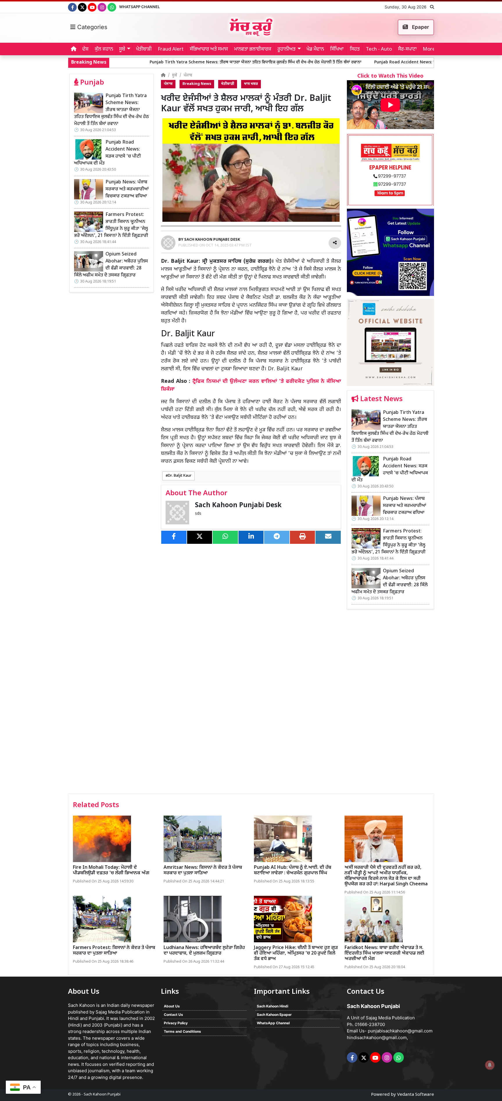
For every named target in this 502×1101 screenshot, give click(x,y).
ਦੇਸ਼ (85, 49)
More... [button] (431, 49)
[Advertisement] (390, 703)
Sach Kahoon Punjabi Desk (238, 505)
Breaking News (196, 84)
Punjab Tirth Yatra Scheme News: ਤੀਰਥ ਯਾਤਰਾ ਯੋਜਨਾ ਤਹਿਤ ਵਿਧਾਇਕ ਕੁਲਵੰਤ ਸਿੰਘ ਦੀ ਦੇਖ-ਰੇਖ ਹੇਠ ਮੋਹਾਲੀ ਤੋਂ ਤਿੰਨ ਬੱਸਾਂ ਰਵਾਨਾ (202, 62)
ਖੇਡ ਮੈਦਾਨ (315, 49)
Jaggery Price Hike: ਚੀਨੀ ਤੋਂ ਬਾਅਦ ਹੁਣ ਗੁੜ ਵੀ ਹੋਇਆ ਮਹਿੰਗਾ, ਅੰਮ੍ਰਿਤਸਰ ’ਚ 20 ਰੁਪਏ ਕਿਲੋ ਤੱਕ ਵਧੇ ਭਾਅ (296, 953)
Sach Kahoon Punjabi (102, 1094)
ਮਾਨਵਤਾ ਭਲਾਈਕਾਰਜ (252, 49)
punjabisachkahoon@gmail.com (400, 1031)
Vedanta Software (415, 1095)
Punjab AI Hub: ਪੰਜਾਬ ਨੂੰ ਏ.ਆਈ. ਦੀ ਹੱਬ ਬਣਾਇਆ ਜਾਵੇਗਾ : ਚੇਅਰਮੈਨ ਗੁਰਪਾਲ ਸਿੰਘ (292, 870)
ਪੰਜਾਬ (188, 75)
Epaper (420, 27)
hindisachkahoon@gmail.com (377, 1037)
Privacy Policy (176, 1023)
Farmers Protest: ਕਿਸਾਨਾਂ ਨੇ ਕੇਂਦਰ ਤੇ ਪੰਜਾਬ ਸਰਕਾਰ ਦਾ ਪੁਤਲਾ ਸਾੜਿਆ (114, 951)
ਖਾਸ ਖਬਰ (251, 84)
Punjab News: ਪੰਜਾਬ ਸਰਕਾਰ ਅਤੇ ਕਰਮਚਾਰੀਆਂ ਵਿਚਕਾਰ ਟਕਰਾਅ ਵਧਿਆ (127, 189)
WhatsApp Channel (139, 6)
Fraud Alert (171, 49)
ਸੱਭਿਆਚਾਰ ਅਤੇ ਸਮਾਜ (209, 49)
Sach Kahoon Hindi (272, 1006)
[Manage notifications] (489, 1065)
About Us (172, 1006)
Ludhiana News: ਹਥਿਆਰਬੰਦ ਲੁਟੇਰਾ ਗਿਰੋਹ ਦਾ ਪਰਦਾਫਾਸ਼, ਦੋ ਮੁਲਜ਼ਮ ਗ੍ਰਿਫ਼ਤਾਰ (204, 951)
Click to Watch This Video (390, 76)
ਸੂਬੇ (174, 75)
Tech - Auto (379, 49)
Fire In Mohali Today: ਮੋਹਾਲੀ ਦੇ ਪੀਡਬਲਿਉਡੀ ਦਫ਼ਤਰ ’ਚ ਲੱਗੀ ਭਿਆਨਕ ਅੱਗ (111, 870)
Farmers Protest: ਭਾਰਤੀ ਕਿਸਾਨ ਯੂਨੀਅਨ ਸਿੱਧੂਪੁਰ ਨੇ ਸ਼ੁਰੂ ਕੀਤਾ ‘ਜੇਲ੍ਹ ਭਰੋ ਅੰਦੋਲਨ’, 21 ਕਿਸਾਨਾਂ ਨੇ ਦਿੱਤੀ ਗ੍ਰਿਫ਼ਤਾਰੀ (111, 225)
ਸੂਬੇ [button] (122, 49)
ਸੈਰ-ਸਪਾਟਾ (407, 49)
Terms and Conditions (182, 1031)
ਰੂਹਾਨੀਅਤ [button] (286, 49)
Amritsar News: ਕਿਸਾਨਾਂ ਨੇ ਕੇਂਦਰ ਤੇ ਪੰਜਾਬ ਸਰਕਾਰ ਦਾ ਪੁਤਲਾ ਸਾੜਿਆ (203, 870)
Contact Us (173, 1014)
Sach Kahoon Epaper (274, 1014)
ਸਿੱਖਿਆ (337, 49)
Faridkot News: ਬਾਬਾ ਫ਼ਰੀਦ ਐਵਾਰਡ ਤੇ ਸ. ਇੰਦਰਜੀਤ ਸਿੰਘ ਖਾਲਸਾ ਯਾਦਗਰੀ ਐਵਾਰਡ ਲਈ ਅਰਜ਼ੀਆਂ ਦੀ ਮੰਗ (384, 953)
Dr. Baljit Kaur (179, 475)
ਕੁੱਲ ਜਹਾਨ (104, 49)
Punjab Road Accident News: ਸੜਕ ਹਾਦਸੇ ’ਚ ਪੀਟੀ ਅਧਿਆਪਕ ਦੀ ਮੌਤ (380, 62)
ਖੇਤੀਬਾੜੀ (144, 49)
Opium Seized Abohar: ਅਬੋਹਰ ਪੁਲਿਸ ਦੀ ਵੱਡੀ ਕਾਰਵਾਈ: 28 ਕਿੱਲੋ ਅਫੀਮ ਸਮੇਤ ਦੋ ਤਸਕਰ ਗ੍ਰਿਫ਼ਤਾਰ (111, 264)
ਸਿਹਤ (355, 49)
